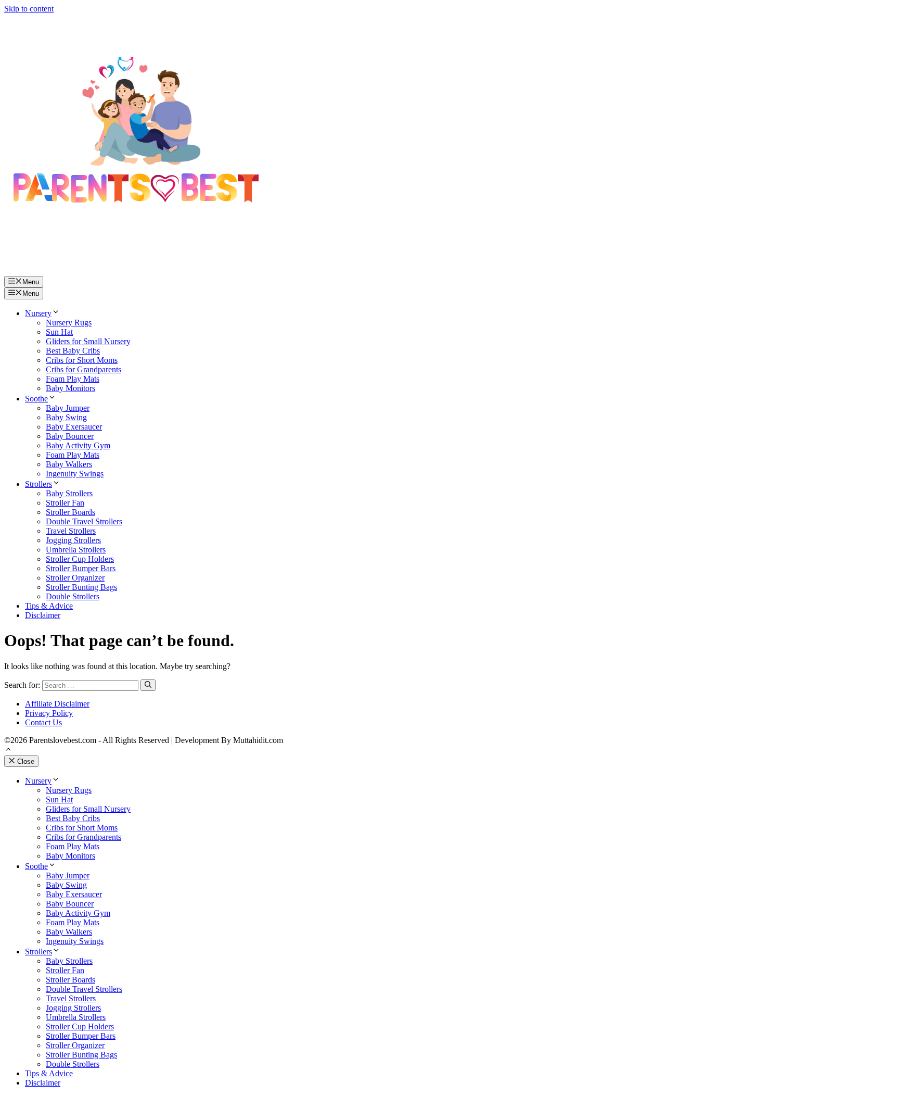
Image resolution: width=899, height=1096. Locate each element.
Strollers (38, 484)
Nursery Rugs (69, 322)
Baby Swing (66, 417)
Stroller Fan (65, 502)
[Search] (148, 685)
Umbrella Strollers (76, 549)
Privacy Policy (49, 713)
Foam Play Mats (72, 378)
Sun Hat (59, 331)
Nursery (38, 313)
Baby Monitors (70, 388)
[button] (8, 750)
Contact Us (43, 722)
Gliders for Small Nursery (88, 341)
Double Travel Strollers (84, 521)
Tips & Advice (49, 605)
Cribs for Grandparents (83, 369)
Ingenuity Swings (75, 473)
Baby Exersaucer (74, 426)
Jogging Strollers (73, 540)
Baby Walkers (69, 464)
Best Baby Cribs (73, 350)
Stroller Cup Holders (80, 559)
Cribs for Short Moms (82, 360)
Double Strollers (72, 596)
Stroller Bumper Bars (80, 568)
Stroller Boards (70, 512)
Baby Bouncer (70, 436)
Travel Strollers (71, 530)
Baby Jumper (67, 408)
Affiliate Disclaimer (57, 703)
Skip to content (29, 8)
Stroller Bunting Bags (81, 587)
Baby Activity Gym (78, 445)
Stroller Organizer (75, 577)
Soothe (36, 398)
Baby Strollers (69, 493)
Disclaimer (42, 615)
